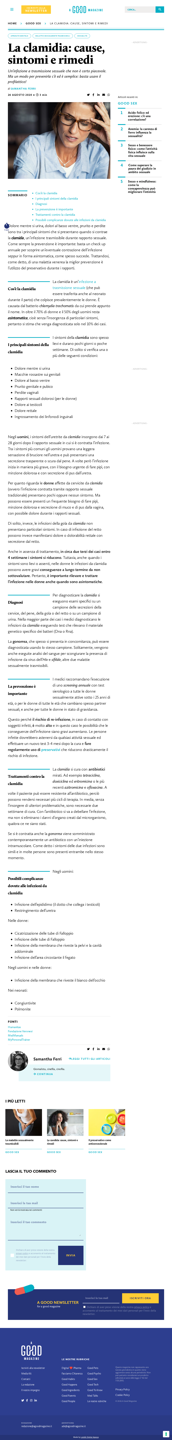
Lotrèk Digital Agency (90, 1437)
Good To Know (95, 1390)
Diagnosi (41, 204)
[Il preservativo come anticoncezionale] (107, 1123)
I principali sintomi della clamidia (56, 198)
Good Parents (69, 1395)
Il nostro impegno (30, 1390)
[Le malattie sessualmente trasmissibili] (23, 1123)
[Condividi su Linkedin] (98, 95)
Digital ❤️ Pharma (71, 1368)
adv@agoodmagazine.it (74, 1426)
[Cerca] (160, 9)
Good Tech (92, 1384)
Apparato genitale (19, 36)
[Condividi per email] (103, 95)
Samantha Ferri (23, 88)
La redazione (27, 1384)
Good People (68, 1401)
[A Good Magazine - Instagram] (32, 1400)
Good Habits (68, 1379)
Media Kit (26, 1373)
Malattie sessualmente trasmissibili (52, 36)
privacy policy (22, 1253)
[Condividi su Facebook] (93, 95)
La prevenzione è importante (54, 209)
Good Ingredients (71, 1390)
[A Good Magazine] (86, 9)
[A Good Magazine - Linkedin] (35, 1400)
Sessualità (82, 36)
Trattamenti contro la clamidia (55, 215)
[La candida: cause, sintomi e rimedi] (65, 1123)
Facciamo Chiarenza (72, 1373)
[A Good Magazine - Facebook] (28, 1400)
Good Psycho (94, 1373)
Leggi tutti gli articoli (90, 1058)
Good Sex (33, 23)
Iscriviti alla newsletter (33, 1368)
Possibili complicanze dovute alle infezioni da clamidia (70, 220)
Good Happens (69, 1384)
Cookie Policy (122, 1395)
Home (12, 23)
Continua (44, 1074)
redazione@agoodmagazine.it (36, 1426)
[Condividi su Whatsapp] (108, 95)
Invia (70, 1255)
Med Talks (92, 1395)
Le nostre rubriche (96, 1401)
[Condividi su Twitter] (88, 95)
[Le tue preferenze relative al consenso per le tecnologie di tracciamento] (166, 1434)
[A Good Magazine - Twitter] (23, 1400)
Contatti (25, 1379)
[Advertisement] (139, 66)
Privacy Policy (122, 1389)
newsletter (36, 10)
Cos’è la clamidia (46, 193)
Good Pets (92, 1368)
